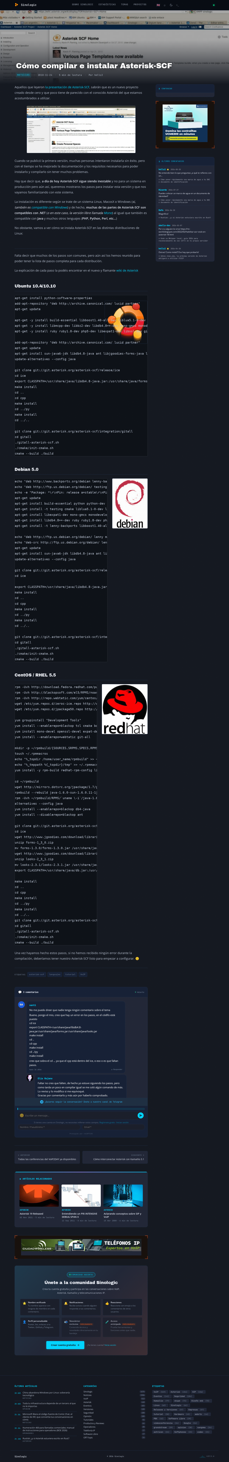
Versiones (114, 1409)
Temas (124, 4)
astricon (161, 1432)
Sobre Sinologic (82, 4)
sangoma (204, 1427)
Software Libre (114, 1434)
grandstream (163, 1427)
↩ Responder (116, 1069)
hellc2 (98, 74)
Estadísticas (107, 4)
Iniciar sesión (122, 1122)
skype (180, 1401)
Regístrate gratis (107, 1122)
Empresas (196, 1409)
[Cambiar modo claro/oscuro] (171, 5)
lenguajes (55, 974)
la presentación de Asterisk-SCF (67, 87)
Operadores (114, 1426)
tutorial (70, 974)
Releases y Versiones (168, 1409)
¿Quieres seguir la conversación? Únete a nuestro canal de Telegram (83, 1101)
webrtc (201, 1414)
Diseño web (200, 1401)
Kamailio (161, 1401)
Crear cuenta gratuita (63, 1345)
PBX (158, 1418)
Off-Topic (114, 1437)
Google (190, 1423)
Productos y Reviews (114, 1423)
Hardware (182, 1414)
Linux (160, 1405)
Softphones (183, 1432)
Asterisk (114, 1402)
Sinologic (114, 1391)
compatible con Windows (49, 207)
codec (203, 1432)
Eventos (114, 1405)
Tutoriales (114, 1419)
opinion (185, 1427)
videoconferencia (166, 1423)
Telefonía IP (114, 1430)
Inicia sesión (110, 1345)
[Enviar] (141, 1115)
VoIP (82, 974)
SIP (197, 1392)
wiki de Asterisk (127, 270)
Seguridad (114, 1412)
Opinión (114, 1416)
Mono (108, 213)
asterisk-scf (36, 974)
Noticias (23, 74)
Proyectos (140, 4)
